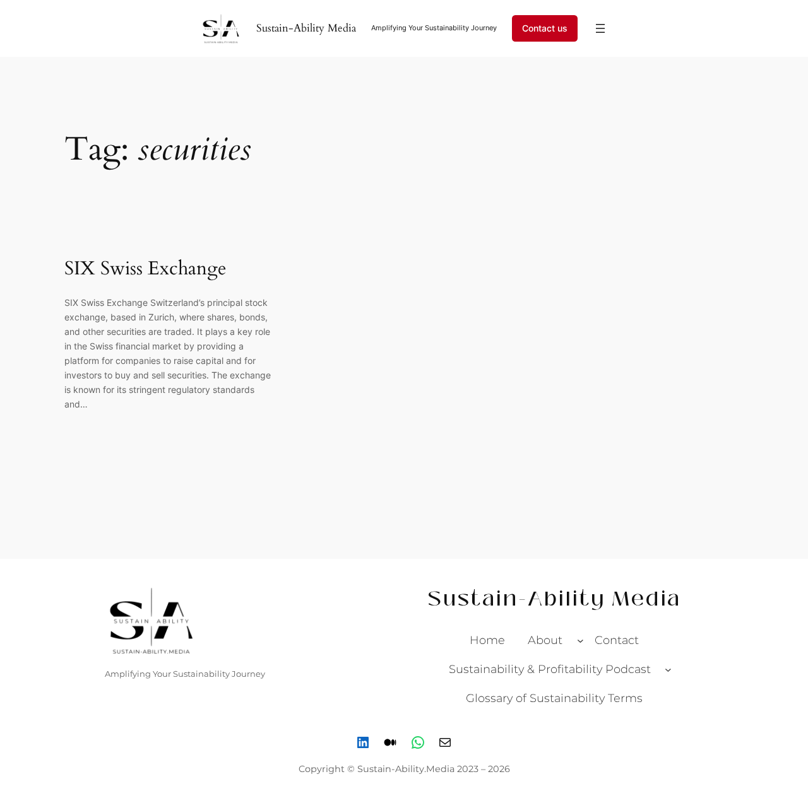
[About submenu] (580, 640)
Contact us (544, 28)
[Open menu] (600, 28)
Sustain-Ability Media (306, 28)
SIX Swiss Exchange (145, 269)
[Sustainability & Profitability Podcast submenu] (668, 668)
